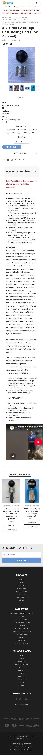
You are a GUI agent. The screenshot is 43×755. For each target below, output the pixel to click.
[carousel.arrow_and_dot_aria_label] (23, 97)
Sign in (17, 597)
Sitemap (21, 600)
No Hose (12, 130)
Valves (21, 637)
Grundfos (21, 661)
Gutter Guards (21, 619)
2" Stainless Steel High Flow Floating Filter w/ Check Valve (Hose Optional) (11, 514)
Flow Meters (21, 640)
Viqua (21, 658)
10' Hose (35, 133)
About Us (21, 594)
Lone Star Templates (25, 747)
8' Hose (13, 133)
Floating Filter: (21, 126)
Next (37, 88)
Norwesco (22, 679)
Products (21, 582)
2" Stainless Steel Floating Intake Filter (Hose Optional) (32, 512)
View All (21, 685)
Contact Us (21, 585)
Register (25, 597)
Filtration (21, 625)
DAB (21, 655)
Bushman (21, 670)
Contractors (21, 591)
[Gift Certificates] (33, 3)
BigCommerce (26, 744)
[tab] (21, 171)
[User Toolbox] (30, 3)
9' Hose (24, 133)
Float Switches (21, 634)
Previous (5, 88)
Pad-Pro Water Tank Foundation (21, 613)
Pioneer (21, 682)
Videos (21, 579)
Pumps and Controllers (21, 622)
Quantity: (21, 137)
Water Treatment (21, 628)
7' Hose (34, 130)
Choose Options (11, 529)
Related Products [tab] (20, 474)
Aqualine (21, 676)
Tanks (21, 616)
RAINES (21, 673)
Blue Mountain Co (21, 664)
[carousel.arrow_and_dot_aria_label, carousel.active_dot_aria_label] (20, 97)
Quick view (11, 525)
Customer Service (21, 588)
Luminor (21, 667)
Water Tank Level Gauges (21, 631)
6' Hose (23, 130)
